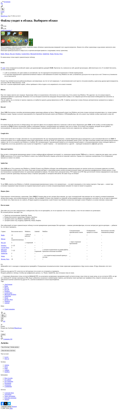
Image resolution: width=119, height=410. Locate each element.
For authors (7, 380)
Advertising (7, 394)
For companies (8, 381)
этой (3, 68)
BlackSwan (4, 16)
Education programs (10, 398)
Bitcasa (7, 54)
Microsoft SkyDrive (36, 54)
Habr (11, 408)
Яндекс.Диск (58, 54)
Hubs (6, 368)
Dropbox (18, 54)
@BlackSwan (17, 328)
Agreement (7, 385)
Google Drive (25, 54)
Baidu (2, 54)
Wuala (52, 54)
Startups (6, 399)
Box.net (12, 54)
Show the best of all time (8, 350)
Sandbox (7, 372)
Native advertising (9, 396)
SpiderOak (46, 54)
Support (14, 406)
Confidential (8, 386)
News (6, 366)
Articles (6, 365)
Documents (7, 383)
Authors (6, 370)
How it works (8, 378)
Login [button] (2, 11)
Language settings (6, 406)
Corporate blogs (9, 393)
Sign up (6, 358)
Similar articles (15, 347)
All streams (7, 2)
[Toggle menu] (1, 2)
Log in (6, 357)
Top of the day (5, 347)
